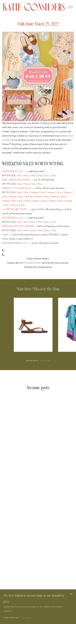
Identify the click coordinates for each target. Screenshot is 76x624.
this (19, 175)
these (34, 192)
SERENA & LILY (13, 171)
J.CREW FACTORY (14, 209)
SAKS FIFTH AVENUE (16, 188)
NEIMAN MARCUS (14, 243)
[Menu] (70, 7)
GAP (5, 234)
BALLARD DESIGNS (16, 179)
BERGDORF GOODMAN (18, 226)
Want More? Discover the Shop (38, 289)
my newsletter (32, 262)
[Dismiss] (71, 593)
